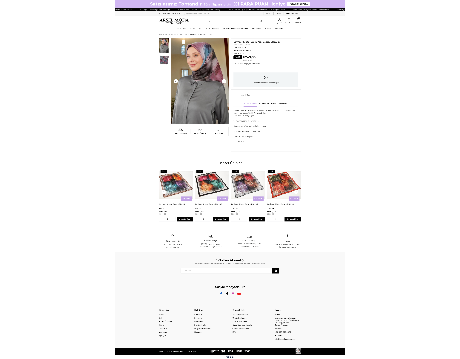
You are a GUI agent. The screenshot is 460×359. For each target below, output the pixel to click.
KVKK (234, 332)
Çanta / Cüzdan (165, 321)
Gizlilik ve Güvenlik (240, 329)
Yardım (268, 13)
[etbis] (298, 351)
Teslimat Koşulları (240, 314)
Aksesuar (163, 332)
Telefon (278, 328)
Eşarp (161, 314)
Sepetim (198, 318)
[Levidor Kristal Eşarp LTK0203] (248, 185)
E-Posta (278, 335)
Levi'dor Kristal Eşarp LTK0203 (244, 204)
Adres (277, 314)
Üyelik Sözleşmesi (240, 318)
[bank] (230, 351)
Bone (161, 325)
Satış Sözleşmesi (239, 321)
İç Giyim (162, 336)
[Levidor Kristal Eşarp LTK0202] (212, 185)
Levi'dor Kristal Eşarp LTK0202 (208, 204)
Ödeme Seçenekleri (279, 103)
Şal (160, 318)
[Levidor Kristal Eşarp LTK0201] (176, 185)
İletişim (278, 13)
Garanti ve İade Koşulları (242, 325)
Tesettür (163, 329)
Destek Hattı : (172, 13)
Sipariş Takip (293, 13)
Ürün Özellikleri (250, 103)
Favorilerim (199, 321)
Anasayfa (198, 314)
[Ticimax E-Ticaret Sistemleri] (230, 357)
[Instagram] (233, 293)
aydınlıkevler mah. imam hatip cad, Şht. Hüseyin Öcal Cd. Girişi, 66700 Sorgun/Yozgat (287, 321)
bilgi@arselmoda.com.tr (285, 339)
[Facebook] (221, 293)
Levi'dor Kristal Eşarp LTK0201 (172, 204)
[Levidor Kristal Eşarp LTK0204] (284, 185)
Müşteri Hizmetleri (202, 329)
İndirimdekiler (200, 325)
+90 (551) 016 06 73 (283, 332)
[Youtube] (239, 293)
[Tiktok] (227, 293)
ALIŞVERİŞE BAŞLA (299, 4)
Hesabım (198, 332)
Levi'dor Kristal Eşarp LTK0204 (280, 204)
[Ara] (261, 21)
